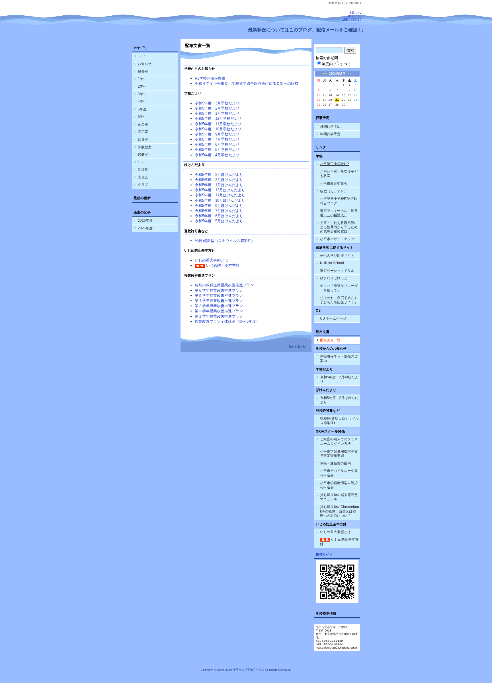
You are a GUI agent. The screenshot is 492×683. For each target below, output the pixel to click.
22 (343, 99)
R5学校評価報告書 (210, 78)
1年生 (142, 79)
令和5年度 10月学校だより (218, 129)
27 (330, 104)
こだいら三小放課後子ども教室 (339, 174)
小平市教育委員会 (333, 184)
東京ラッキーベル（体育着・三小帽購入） (339, 213)
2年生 (142, 87)
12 (324, 94)
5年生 (142, 109)
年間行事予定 (330, 134)
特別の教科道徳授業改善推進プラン (224, 285)
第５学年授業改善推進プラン (219, 295)
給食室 (143, 139)
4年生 (142, 102)
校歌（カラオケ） (333, 191)
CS (140, 162)
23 (349, 99)
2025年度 (145, 228)
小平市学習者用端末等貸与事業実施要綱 (339, 453)
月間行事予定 (330, 126)
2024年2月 (337, 74)
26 (324, 104)
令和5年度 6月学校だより (217, 144)
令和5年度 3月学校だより (217, 103)
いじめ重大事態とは (211, 260)
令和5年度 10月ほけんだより (220, 200)
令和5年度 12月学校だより (218, 118)
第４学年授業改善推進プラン (219, 301)
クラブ (143, 185)
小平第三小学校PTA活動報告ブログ (338, 201)
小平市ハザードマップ (337, 239)
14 (337, 94)
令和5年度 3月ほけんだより (219, 174)
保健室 (143, 155)
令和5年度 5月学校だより (217, 149)
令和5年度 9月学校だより (217, 134)
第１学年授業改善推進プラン (219, 316)
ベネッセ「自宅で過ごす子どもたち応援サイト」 (339, 300)
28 (337, 104)
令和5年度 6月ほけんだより (219, 216)
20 (330, 99)
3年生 (142, 94)
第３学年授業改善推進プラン (219, 306)
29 (343, 104)
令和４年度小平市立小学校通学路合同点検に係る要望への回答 (246, 83)
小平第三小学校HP (334, 164)
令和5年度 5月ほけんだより (219, 221)
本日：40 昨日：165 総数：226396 (352, 16)
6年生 (142, 117)
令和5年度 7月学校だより (217, 139)
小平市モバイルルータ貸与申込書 (339, 473)
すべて (345, 64)
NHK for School (332, 263)
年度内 (327, 64)
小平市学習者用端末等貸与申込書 (339, 485)
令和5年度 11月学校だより (218, 124)
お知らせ (144, 64)
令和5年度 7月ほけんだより (219, 211)
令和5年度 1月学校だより (217, 113)
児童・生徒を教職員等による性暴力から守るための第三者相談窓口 (339, 227)
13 (330, 94)
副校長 (143, 170)
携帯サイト (324, 554)
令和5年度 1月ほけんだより (219, 185)
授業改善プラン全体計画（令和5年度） (227, 321)
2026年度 (145, 221)
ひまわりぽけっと (333, 278)
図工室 (143, 132)
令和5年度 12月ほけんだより (220, 190)
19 (324, 99)
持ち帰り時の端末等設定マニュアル (339, 497)
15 (343, 94)
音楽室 (143, 124)
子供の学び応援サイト (337, 256)
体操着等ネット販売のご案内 (339, 358)
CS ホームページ (333, 318)
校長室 (143, 71)
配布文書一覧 (330, 340)
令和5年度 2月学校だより (217, 108)
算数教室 (144, 147)
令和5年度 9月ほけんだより (219, 205)
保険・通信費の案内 (335, 463)
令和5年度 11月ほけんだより (220, 195)
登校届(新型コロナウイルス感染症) (224, 240)
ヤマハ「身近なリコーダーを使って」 (339, 288)
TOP (141, 56)
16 (349, 94)
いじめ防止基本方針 (222, 265)
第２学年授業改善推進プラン (219, 311)
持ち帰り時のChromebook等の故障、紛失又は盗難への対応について (339, 511)
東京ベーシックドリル (337, 271)
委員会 (143, 177)
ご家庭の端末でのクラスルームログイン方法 (339, 441)
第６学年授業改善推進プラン (219, 290)
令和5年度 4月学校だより (217, 155)
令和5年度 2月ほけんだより (219, 180)
